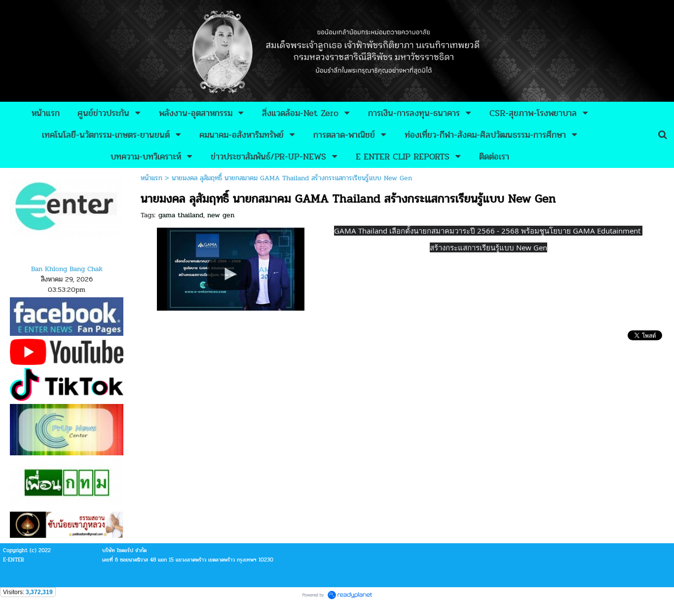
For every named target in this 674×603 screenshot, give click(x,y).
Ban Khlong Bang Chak (67, 269)
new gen (220, 215)
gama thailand (180, 215)
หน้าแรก (151, 178)
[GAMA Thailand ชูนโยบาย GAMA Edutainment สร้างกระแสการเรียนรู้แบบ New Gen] (230, 267)
